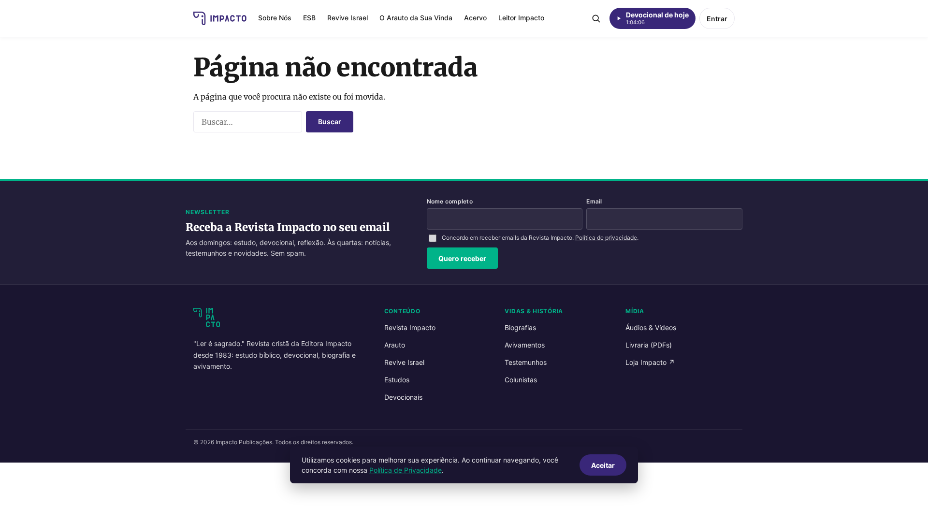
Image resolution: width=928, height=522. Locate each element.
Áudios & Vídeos (650, 327)
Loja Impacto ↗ (650, 362)
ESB (309, 18)
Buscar (329, 121)
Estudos (396, 380)
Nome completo (450, 201)
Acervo (475, 18)
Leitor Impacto (521, 18)
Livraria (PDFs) (648, 345)
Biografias (520, 327)
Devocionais (403, 397)
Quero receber (462, 258)
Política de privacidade (606, 237)
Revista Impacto (409, 327)
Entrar (717, 18)
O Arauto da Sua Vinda (415, 18)
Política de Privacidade (405, 470)
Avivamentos (525, 345)
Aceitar (603, 465)
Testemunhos (526, 362)
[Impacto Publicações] (219, 18)
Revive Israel (347, 18)
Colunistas (521, 380)
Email (594, 201)
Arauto (394, 345)
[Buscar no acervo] (596, 18)
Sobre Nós (274, 18)
